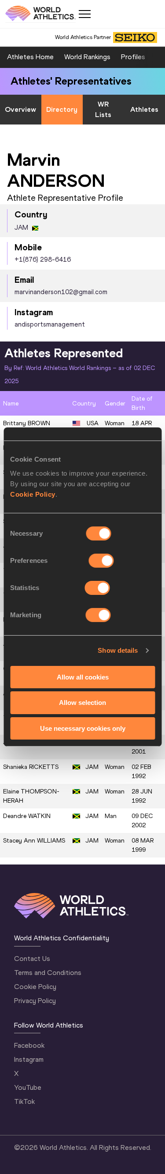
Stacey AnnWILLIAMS (34, 840)
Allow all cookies (83, 676)
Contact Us (32, 958)
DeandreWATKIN (27, 816)
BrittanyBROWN (26, 423)
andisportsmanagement (50, 324)
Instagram (29, 1059)
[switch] (101, 560)
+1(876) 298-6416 (43, 259)
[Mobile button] (84, 14)
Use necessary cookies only (82, 728)
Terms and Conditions (47, 972)
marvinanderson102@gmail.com (61, 292)
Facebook (29, 1045)
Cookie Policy (32, 494)
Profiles (133, 57)
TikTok (24, 1101)
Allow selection (82, 702)
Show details (118, 650)
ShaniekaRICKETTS (31, 767)
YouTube (27, 1087)
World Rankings (87, 57)
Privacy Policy (35, 1000)
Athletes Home (30, 57)
